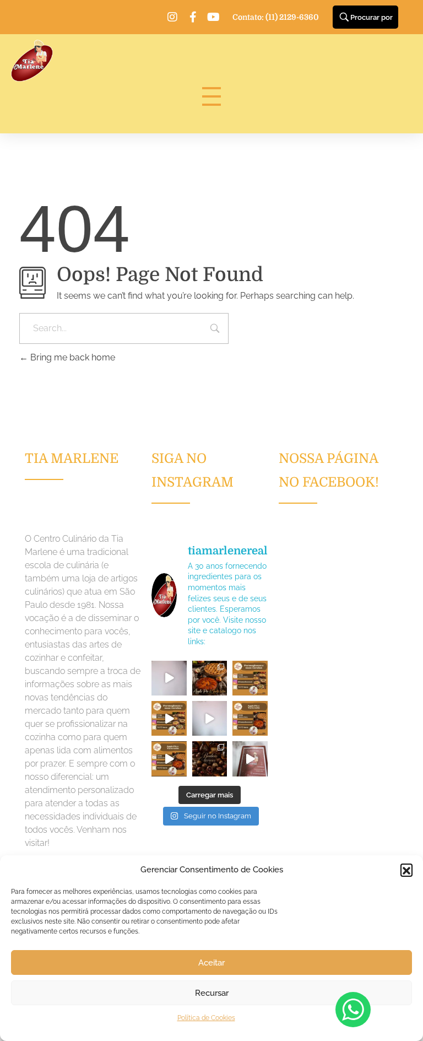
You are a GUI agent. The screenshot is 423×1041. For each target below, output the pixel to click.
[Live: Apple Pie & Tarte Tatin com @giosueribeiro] (209, 718)
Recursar (212, 993)
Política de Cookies (206, 1018)
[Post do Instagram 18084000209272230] (209, 678)
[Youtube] (213, 17)
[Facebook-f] (192, 17)
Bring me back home (71, 357)
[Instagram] (172, 17)
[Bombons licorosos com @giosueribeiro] (249, 758)
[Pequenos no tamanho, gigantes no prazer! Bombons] (209, 758)
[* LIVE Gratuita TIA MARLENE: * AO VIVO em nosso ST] (249, 678)
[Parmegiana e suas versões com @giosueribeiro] (168, 678)
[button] (406, 869)
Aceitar (211, 963)
